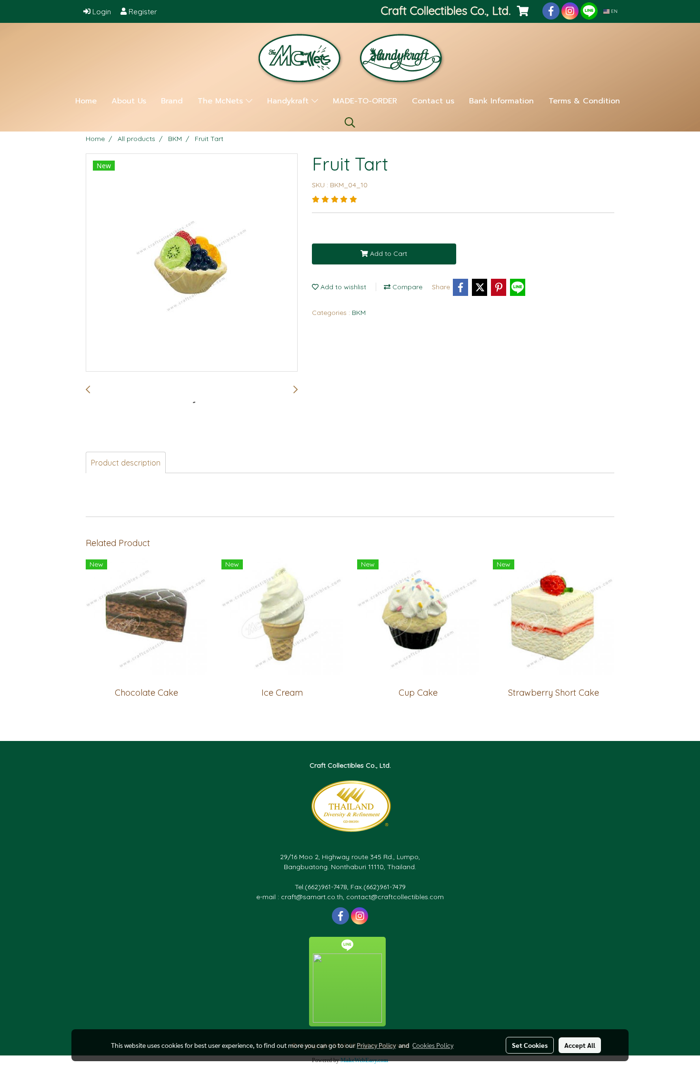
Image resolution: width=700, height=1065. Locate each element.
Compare (406, 287)
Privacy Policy (376, 1045)
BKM (359, 312)
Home (86, 101)
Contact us (433, 101)
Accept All (579, 1045)
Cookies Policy (432, 1045)
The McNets (222, 101)
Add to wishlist (342, 287)
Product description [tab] (125, 462)
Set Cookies (530, 1045)
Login (100, 11)
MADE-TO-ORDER (365, 101)
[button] (350, 122)
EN (614, 11)
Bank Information (501, 101)
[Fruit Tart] (191, 263)
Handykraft (289, 101)
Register (142, 11)
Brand (172, 101)
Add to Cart (387, 253)
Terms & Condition (584, 101)
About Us (128, 101)
